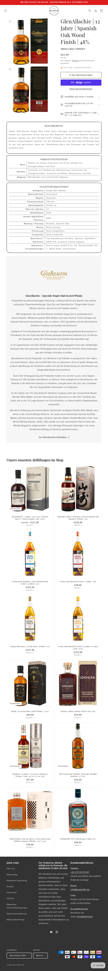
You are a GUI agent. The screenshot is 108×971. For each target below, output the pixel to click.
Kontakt (10, 886)
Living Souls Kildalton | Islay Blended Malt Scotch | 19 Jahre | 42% (30, 582)
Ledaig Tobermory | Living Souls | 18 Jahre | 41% (30, 646)
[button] (5, 11)
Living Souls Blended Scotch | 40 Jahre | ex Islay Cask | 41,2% (78, 647)
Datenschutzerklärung (16, 914)
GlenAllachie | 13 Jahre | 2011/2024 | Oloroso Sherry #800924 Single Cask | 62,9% (30, 518)
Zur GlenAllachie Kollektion (53, 437)
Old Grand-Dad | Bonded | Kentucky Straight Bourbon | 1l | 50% (78, 775)
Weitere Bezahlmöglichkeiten (81, 89)
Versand (75, 61)
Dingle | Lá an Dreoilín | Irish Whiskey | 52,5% (30, 711)
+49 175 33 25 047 (79, 872)
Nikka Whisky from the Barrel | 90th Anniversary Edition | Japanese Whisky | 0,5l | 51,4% (30, 840)
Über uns (11, 868)
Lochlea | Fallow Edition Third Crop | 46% (78, 711)
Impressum (12, 892)
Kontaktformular (85, 916)
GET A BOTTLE (18, 965)
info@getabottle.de (80, 889)
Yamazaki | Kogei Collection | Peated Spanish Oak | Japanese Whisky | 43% (78, 518)
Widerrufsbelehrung (15, 920)
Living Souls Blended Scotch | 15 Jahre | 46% (78, 581)
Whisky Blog (12, 875)
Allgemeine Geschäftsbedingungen (17, 906)
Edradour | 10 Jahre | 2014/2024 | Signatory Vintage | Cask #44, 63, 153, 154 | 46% (30, 775)
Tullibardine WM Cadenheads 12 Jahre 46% (78, 839)
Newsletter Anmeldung (17, 880)
